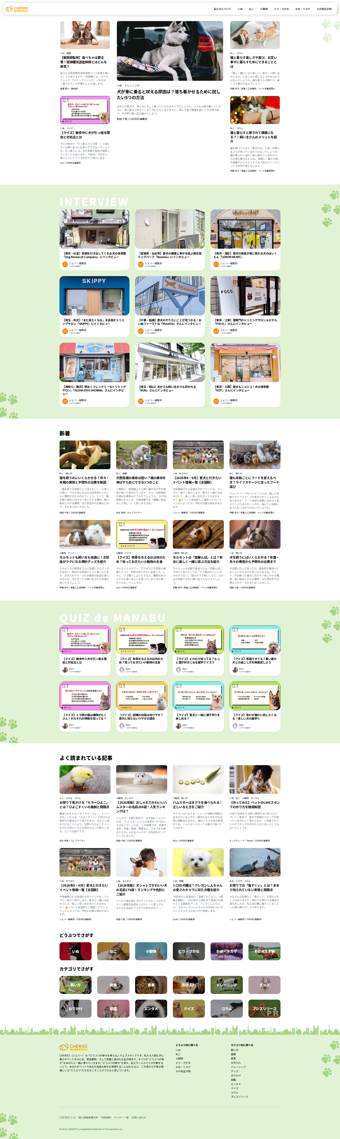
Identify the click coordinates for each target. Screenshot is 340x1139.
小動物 (264, 9)
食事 (233, 1058)
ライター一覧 (121, 1117)
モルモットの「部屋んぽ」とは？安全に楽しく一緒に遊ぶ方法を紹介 (198, 559)
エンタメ (129, 798)
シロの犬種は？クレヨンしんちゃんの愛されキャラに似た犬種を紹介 (198, 887)
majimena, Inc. (116, 1128)
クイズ (70, 128)
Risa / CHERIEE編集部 (183, 840)
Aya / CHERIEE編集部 (126, 587)
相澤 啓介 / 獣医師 (69, 88)
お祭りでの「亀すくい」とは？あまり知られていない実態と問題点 (254, 887)
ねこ (251, 9)
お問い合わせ (138, 1117)
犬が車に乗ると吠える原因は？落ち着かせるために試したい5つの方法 (168, 94)
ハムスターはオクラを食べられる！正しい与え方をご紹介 (198, 804)
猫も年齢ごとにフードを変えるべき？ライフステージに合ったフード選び (254, 482)
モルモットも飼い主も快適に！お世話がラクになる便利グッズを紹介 (84, 559)
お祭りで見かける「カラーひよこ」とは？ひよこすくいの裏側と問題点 (84, 804)
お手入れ (236, 1062)
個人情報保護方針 (88, 1117)
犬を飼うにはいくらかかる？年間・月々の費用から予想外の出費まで (254, 559)
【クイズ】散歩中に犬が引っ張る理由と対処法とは (85, 134)
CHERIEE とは (68, 1117)
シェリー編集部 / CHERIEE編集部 (189, 512)
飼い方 (69, 473)
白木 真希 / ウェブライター (129, 512)
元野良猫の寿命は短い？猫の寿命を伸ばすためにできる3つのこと (141, 479)
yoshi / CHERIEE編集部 (184, 919)
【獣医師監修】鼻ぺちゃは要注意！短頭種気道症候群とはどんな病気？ (83, 62)
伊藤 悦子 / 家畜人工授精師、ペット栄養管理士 (252, 88)
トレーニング (132, 85)
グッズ (71, 553)
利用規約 (106, 1117)
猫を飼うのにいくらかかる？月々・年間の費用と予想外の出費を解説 (84, 479)
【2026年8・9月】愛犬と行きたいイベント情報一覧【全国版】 (197, 479)
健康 (69, 53)
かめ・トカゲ (302, 9)
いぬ (240, 9)
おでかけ (183, 473)
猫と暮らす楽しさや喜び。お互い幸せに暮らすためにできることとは (253, 62)
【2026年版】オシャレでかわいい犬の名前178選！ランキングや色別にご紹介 (141, 889)
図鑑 (181, 881)
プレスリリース (239, 1096)
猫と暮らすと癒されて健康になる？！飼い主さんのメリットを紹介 (253, 137)
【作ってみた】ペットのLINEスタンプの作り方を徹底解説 (255, 804)
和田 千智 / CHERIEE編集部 (132, 119)
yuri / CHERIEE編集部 (70, 162)
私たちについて (222, 9)
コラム (240, 53)
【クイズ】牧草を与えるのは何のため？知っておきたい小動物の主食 (141, 559)
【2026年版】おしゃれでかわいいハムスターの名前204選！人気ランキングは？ (141, 806)
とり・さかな (281, 9)
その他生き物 (324, 9)
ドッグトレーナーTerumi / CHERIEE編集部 (250, 840)
